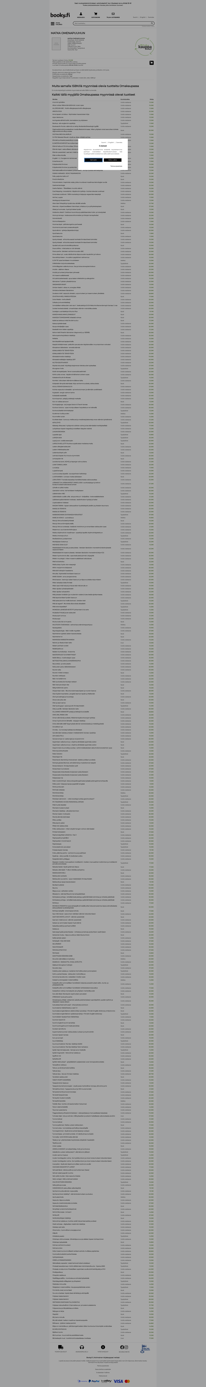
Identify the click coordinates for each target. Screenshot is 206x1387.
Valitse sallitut (112, 160)
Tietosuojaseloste (116, 166)
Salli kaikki (93, 160)
